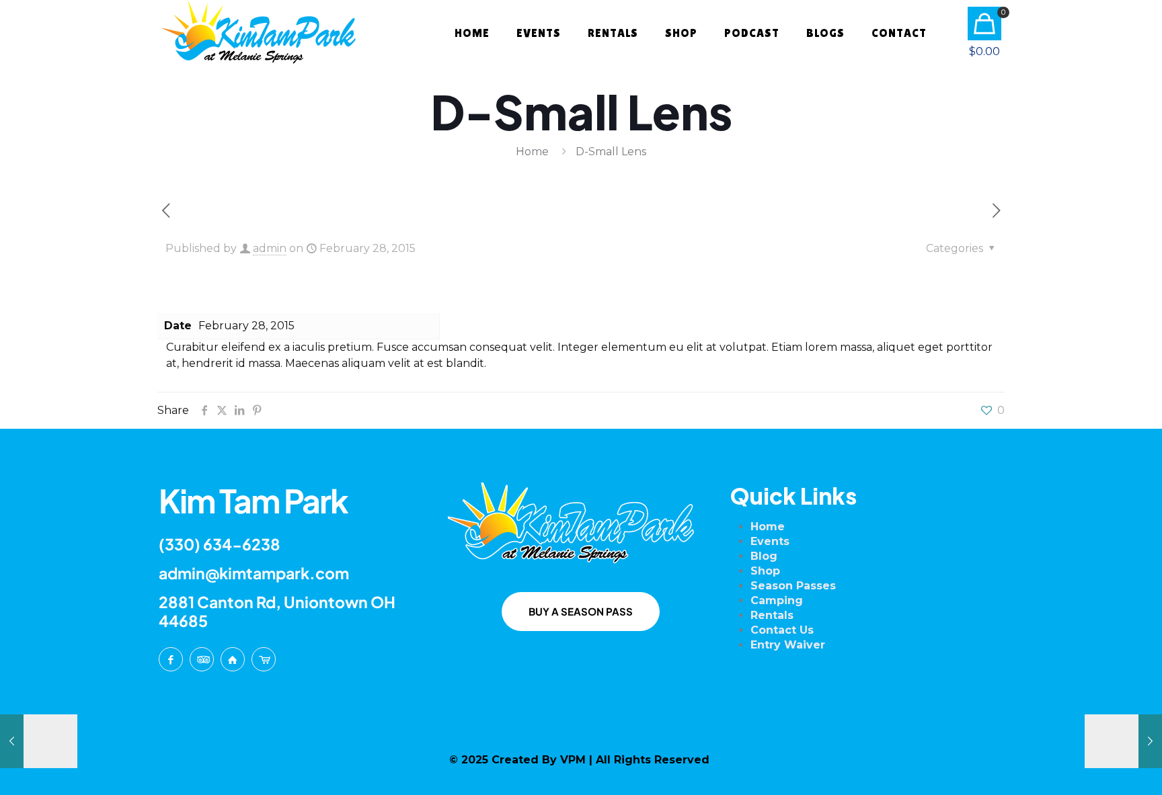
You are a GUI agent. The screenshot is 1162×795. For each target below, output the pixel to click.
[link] (581, 524)
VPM (573, 759)
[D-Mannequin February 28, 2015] (1123, 741)
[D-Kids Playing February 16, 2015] (38, 741)
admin (269, 248)
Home (532, 151)
